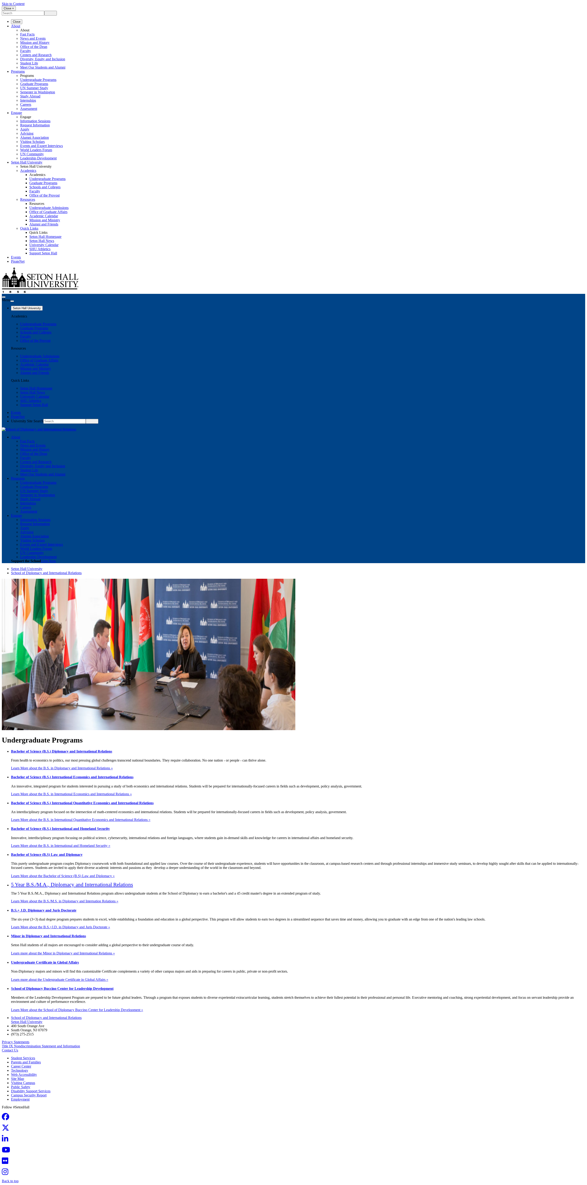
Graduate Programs (34, 84)
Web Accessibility (24, 1075)
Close (16, 21)
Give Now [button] (48, 561)
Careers (25, 104)
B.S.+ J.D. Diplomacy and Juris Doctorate (43, 910)
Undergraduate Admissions (49, 208)
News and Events (33, 38)
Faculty (25, 51)
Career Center (21, 1066)
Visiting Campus (23, 1083)
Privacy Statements (15, 1042)
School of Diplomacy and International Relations (46, 573)
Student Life (29, 63)
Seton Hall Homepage (45, 237)
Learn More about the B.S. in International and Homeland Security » (60, 846)
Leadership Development (38, 158)
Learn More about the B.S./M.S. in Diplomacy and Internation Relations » (64, 901)
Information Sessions (35, 121)
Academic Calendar (43, 216)
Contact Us (10, 1050)
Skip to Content (13, 4)
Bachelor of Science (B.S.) (82, 803)
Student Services (23, 1058)
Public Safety (20, 1087)
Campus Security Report (29, 1095)
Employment (20, 1099)
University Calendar (43, 245)
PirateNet (18, 261)
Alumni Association (34, 137)
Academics (28, 170)
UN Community (32, 154)
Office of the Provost (44, 195)
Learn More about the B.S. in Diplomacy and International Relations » (62, 768)
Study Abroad (30, 96)
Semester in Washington (37, 92)
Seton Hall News (41, 241)
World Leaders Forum (36, 150)
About (15, 26)
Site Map (17, 1079)
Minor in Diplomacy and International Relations (48, 936)
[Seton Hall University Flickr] (6, 1162)
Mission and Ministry (44, 220)
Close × (9, 8)
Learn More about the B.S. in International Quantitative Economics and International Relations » (80, 820)
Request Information (35, 125)
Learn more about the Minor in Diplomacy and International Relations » (63, 953)
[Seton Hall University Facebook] (7, 1118)
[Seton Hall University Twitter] (7, 1129)
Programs (18, 71)
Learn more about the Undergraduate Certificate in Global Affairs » (59, 980)
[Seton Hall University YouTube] (7, 1151)
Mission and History (35, 43)
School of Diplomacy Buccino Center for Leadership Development (62, 988)
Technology (19, 1070)
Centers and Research (36, 55)
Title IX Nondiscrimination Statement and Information (41, 1046)
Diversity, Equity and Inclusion (42, 59)
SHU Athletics (39, 249)
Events (16, 257)
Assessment (28, 109)
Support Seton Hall (43, 253)
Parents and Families (26, 1062)
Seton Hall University (26, 162)
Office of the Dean (33, 47)
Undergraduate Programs (38, 80)
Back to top (10, 1181)
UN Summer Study (34, 88)
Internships (28, 100)
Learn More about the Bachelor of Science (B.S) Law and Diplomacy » (63, 876)
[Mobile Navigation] (12, 301)
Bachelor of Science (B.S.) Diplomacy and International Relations (61, 751)
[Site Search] (4, 297)
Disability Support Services (30, 1091)
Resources (27, 199)
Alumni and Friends (43, 224)
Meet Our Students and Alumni (42, 67)
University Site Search (27, 421)
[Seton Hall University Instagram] (6, 1173)
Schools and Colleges (45, 187)
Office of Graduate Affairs (48, 212)
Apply (24, 129)
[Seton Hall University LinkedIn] (6, 1140)
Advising (26, 133)
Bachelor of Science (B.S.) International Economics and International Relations (72, 777)
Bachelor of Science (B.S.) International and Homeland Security (60, 829)
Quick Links (29, 228)
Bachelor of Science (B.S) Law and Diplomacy (47, 855)
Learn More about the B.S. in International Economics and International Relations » (71, 794)
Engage (16, 113)
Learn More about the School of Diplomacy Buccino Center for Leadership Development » (77, 1010)
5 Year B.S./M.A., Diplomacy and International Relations (72, 884)
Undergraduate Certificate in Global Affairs (45, 962)
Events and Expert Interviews (41, 146)
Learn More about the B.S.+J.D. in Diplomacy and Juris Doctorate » (60, 927)
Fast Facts (27, 34)
